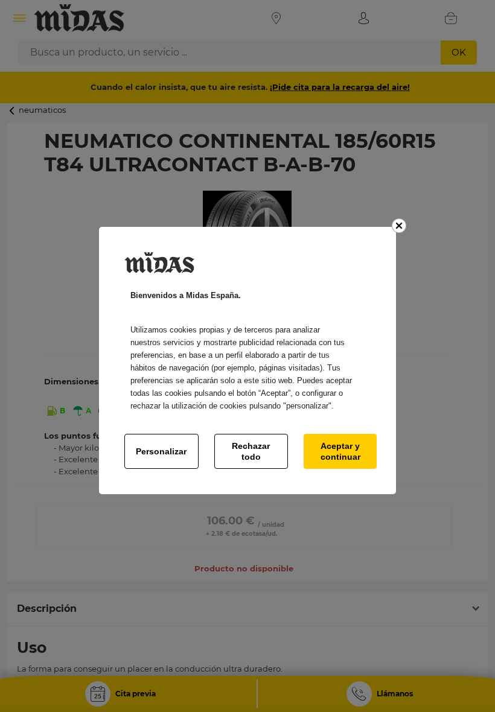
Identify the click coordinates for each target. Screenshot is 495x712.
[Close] (399, 225)
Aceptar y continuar (340, 451)
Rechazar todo (251, 451)
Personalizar (161, 451)
